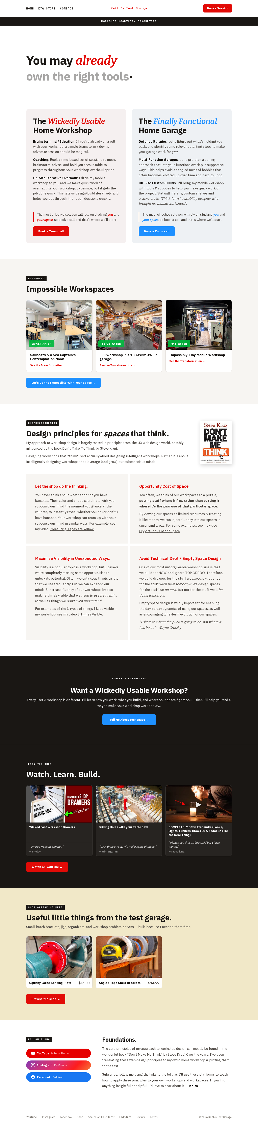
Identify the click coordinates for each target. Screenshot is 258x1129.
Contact (67, 8)
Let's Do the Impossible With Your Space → (63, 383)
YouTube (31, 1117)
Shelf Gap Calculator (101, 1117)
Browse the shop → (45, 999)
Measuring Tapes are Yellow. (72, 529)
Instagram (48, 1117)
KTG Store (47, 8)
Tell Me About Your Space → (129, 719)
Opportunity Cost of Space (159, 531)
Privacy (140, 1117)
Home (30, 8)
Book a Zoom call (51, 231)
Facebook (66, 1117)
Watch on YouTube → (47, 867)
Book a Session (217, 8)
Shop (80, 1117)
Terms (154, 1117)
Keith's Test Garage (129, 8)
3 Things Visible (90, 614)
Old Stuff (125, 1117)
